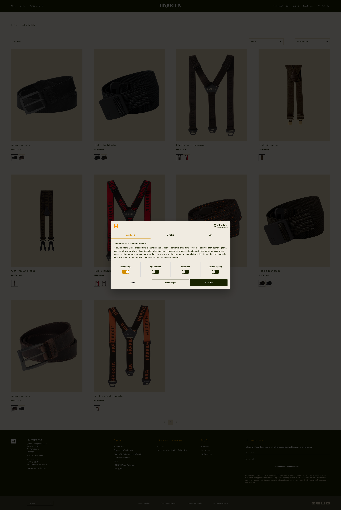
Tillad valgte (170, 282)
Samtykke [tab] (130, 235)
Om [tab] (210, 235)
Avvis (132, 282)
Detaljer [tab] (170, 235)
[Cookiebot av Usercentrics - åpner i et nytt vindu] (216, 226)
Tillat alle (209, 282)
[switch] (155, 272)
